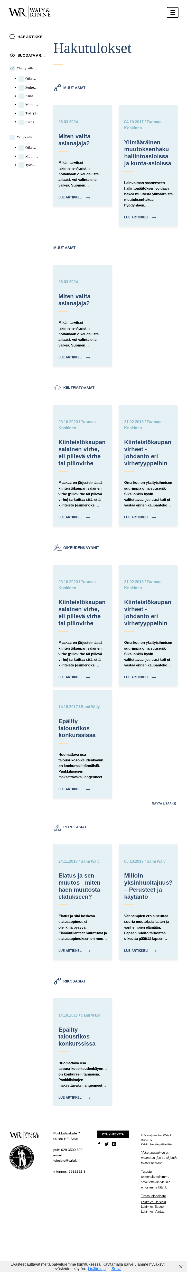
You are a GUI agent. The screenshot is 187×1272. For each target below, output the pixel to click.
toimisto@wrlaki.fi (66, 1160)
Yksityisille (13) (27, 68)
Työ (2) (31, 113)
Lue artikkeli (71, 197)
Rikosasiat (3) (31, 122)
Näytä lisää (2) (164, 803)
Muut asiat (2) (31, 105)
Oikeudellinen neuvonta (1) (31, 148)
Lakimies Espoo (152, 1206)
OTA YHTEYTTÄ (113, 1134)
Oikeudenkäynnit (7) (31, 79)
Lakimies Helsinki (153, 1202)
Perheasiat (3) (31, 87)
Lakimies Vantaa (152, 1211)
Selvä (117, 1269)
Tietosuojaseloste (153, 1196)
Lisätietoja (97, 1269)
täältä (162, 1187)
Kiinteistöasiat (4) (31, 96)
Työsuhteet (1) (31, 165)
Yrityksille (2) (27, 137)
